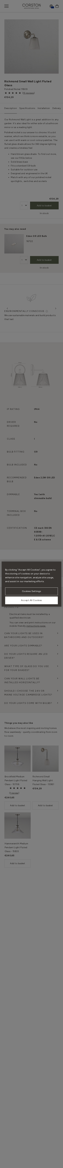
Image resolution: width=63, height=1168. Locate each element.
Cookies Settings (31, 591)
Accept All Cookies (31, 600)
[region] (32, 584)
